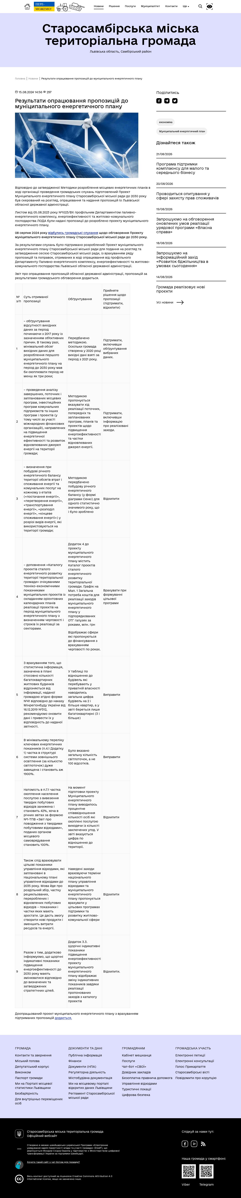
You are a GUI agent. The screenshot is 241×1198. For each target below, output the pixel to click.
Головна (20, 78)
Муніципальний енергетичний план (182, 131)
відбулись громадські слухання (73, 232)
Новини (33, 78)
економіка (165, 122)
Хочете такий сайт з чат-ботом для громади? (53, 1162)
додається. (63, 1018)
